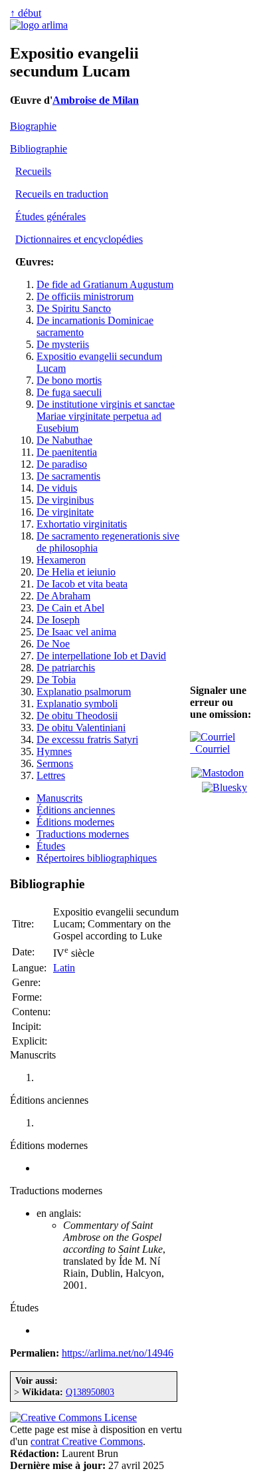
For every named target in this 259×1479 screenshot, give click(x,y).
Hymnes (54, 751)
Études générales (50, 216)
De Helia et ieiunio (76, 571)
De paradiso (62, 464)
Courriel (210, 748)
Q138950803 (90, 1392)
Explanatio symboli (77, 703)
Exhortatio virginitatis (82, 524)
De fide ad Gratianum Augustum (105, 284)
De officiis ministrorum (85, 296)
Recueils (33, 171)
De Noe (53, 643)
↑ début (25, 13)
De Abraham (63, 595)
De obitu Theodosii (77, 715)
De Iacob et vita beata (82, 583)
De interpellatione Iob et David (101, 655)
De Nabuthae (64, 440)
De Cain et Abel (70, 607)
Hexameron (61, 560)
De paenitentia (67, 452)
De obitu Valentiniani (81, 727)
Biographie (33, 126)
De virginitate (65, 512)
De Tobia (56, 679)
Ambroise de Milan (95, 100)
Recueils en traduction (61, 194)
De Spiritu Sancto (74, 308)
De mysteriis (63, 344)
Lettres (51, 775)
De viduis (57, 488)
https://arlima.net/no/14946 (117, 1353)
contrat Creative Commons (87, 1441)
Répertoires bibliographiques (97, 858)
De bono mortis (69, 380)
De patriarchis (66, 667)
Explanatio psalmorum (84, 691)
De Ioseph (58, 619)
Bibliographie (38, 148)
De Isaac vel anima (76, 631)
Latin (64, 967)
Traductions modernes (83, 834)
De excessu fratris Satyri (87, 739)
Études (51, 846)
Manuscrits (59, 798)
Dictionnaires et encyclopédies (79, 239)
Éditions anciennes (76, 810)
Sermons (55, 763)
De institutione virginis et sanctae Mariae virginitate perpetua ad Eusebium (106, 416)
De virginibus (65, 500)
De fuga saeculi (69, 392)
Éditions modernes (75, 822)
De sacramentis (68, 476)
